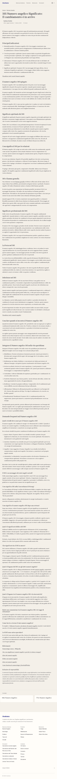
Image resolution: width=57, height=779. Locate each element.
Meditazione (24, 731)
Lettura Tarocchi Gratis (8, 761)
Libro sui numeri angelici (9, 662)
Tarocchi (4, 737)
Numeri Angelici (11, 10)
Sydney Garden (8, 21)
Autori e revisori (25, 748)
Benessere (34, 3)
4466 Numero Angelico (9, 698)
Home (3, 10)
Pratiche (28, 3)
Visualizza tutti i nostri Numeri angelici (13, 76)
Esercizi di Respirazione (27, 734)
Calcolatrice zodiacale (8, 756)
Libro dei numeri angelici (9, 655)
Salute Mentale (43, 729)
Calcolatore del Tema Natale (9, 753)
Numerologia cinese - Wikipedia (11, 649)
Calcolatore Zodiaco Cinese (9, 758)
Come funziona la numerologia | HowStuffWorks (16, 665)
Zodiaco (4, 734)
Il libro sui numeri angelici (10, 659)
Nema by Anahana (20, 3)
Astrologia (5, 731)
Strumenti (41, 3)
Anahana (5, 3)
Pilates (22, 737)
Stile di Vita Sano (43, 734)
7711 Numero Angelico (44, 698)
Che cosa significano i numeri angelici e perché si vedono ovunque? (21, 652)
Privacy (22, 754)
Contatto (23, 751)
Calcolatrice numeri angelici (9, 746)
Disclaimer (23, 759)
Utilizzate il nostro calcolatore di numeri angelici (23, 626)
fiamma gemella (20, 182)
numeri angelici (39, 569)
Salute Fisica (42, 731)
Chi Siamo (23, 746)
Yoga (22, 729)
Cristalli (4, 739)
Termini (22, 756)
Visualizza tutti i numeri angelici (11, 315)
